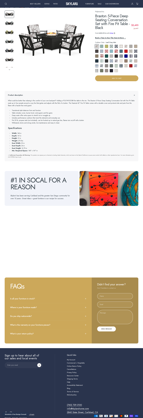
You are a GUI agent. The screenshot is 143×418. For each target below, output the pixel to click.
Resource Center (73, 376)
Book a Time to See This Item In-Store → (110, 38)
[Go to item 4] (9, 41)
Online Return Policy (74, 366)
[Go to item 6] (9, 59)
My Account (71, 360)
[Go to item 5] (9, 50)
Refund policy (71, 395)
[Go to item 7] (9, 69)
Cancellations (71, 369)
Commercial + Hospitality (76, 363)
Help (68, 382)
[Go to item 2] (9, 23)
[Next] (83, 43)
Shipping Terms (72, 379)
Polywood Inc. (100, 11)
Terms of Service (73, 392)
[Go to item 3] (9, 32)
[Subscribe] (39, 365)
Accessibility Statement (75, 385)
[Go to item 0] (9, 14)
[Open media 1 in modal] (52, 39)
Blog (68, 388)
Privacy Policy (71, 372)
